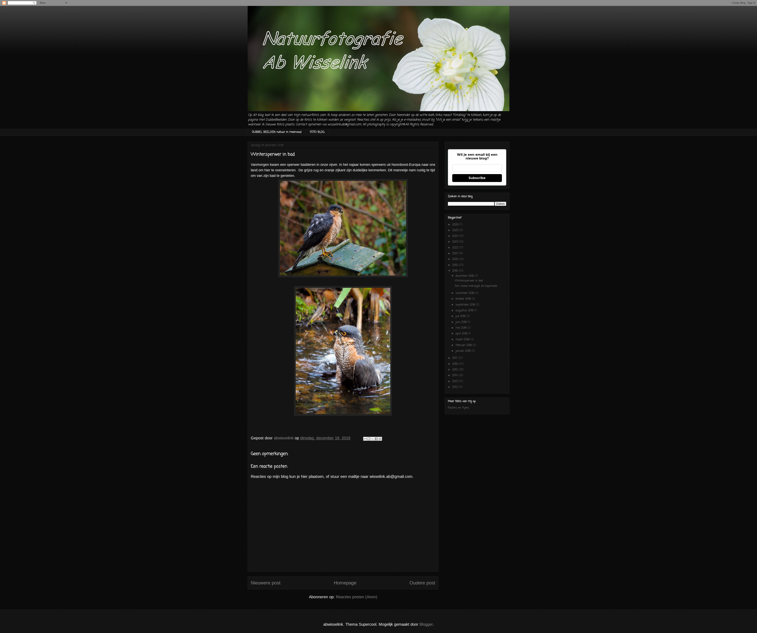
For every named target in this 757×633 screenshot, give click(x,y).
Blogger (426, 624)
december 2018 (465, 276)
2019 (455, 265)
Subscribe (477, 178)
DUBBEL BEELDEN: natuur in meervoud (276, 132)
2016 (455, 364)
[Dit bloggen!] (369, 439)
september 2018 (466, 305)
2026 (456, 225)
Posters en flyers (458, 408)
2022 (455, 248)
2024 (455, 236)
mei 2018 (461, 328)
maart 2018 (463, 340)
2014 (455, 375)
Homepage (345, 582)
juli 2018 (461, 316)
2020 (455, 259)
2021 (455, 253)
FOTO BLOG (317, 132)
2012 (455, 387)
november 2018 (465, 293)
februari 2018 (464, 345)
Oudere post (422, 582)
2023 (455, 242)
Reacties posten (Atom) (356, 597)
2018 (455, 271)
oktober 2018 (464, 299)
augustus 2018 (465, 311)
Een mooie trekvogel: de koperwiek (476, 286)
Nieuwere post (266, 582)
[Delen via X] (373, 439)
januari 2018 (464, 351)
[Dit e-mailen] (365, 439)
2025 (455, 230)
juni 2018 (462, 322)
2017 (455, 358)
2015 (455, 370)
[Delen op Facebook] (376, 439)
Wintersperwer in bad (469, 281)
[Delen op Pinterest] (380, 439)
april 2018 (462, 334)
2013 (455, 381)
